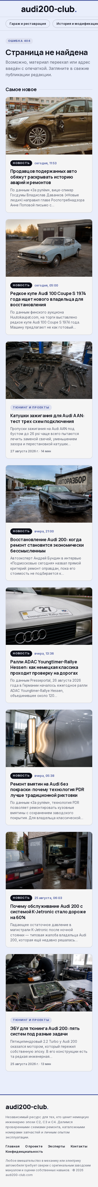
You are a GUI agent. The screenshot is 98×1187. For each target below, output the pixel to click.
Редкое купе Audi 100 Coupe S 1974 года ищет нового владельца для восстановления (48, 299)
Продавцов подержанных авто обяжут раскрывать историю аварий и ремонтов (43, 176)
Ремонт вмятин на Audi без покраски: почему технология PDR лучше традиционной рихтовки (47, 789)
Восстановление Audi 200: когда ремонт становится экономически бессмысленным (47, 545)
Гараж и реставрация (28, 24)
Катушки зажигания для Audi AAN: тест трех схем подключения (47, 418)
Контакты (79, 1146)
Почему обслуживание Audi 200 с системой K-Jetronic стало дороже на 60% (48, 911)
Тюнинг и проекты (31, 407)
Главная (13, 1146)
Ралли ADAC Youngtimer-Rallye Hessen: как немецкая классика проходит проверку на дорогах (44, 667)
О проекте (33, 1146)
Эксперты (56, 1146)
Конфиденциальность (24, 1151)
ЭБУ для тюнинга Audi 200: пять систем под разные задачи (45, 1031)
